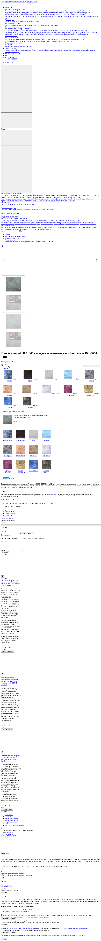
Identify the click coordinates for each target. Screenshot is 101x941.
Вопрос (3, 550)
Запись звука (34, 21)
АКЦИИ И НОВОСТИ (12, 53)
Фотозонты (53, 13)
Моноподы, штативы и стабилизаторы (63, 39)
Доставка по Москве (12, 46)
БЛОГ (7, 55)
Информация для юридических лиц (57, 50)
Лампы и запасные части (66, 201)
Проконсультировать (8, 518)
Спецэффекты (67, 41)
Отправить (5, 552)
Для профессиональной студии (15, 9)
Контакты (8, 816)
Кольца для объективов (72, 34)
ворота (53, 494)
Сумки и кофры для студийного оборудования (63, 199)
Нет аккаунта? (5, 885)
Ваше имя (4, 527)
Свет (6, 21)
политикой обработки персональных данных (75, 915)
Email (2, 877)
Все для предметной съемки (55, 11)
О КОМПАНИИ (10, 48)
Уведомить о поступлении (91, 366)
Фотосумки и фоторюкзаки (81, 227)
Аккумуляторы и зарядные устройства (25, 32)
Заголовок (4, 542)
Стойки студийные (82, 195)
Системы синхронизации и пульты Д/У (73, 16)
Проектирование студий (24, 50)
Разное (15, 36)
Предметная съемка (14, 25)
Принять (4, 939)
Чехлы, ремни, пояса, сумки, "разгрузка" (45, 41)
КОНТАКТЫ (9, 57)
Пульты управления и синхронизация (51, 34)
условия (37, 935)
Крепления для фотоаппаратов (57, 30)
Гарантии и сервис (38, 50)
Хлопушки (17, 16)
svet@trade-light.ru (7, 834)
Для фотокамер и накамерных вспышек (18, 29)
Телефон (4, 531)
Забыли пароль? (6, 887)
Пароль (3, 881)
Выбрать (6, 478)
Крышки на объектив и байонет (28, 34)
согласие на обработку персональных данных (23, 915)
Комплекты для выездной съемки (16, 39)
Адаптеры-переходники (29, 16)
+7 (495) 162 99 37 (11, 59)
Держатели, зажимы (58, 14)
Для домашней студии (12, 23)
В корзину (7, 651)
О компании (9, 815)
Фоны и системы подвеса (37, 11)
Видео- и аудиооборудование (20, 14)
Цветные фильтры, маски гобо (40, 14)
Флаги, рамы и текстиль (67, 197)
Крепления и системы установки (19, 21)
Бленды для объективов (84, 224)
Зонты (61, 41)
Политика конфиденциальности (15, 825)
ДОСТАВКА (9, 45)
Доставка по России (25, 46)
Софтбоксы (61, 13)
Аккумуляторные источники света (38, 39)
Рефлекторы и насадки (72, 13)
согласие (48, 935)
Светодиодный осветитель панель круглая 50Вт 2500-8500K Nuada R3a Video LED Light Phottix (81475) (10, 582)
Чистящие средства (71, 32)
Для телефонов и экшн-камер (14, 27)
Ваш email (4, 924)
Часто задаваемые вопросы (78, 50)
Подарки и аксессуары (50, 25)
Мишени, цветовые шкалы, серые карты (51, 32)
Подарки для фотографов (13, 43)
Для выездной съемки (12, 37)
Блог (6, 824)
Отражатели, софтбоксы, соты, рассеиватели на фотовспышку (26, 30)
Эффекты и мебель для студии (39, 13)
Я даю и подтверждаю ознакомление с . (47, 915)
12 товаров (4, 369)
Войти (3, 888)
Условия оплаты (10, 50)
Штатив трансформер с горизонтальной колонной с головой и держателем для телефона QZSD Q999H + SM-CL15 (10, 681)
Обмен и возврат (13, 52)
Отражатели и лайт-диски (20, 13)
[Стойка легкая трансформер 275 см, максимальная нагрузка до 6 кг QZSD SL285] (11, 750)
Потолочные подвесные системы (48, 16)
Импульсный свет (23, 11)
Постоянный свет (11, 11)
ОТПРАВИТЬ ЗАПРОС (26, 533)
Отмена (11, 478)
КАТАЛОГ (8, 7)
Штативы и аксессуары (72, 11)
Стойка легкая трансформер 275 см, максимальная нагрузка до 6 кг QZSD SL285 (10, 758)
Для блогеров (9, 20)
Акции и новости (11, 822)
